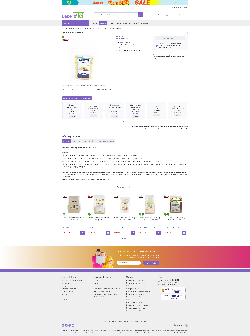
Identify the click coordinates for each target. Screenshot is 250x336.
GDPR (185, 7)
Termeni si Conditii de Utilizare (72, 280)
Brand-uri (65, 294)
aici (169, 47)
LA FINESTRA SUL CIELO (147, 228)
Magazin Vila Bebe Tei (135, 289)
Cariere (96, 283)
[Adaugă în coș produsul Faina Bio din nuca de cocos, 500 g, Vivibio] (108, 233)
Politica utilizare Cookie (102, 286)
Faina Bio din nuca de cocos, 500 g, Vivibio (99, 219)
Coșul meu (172, 15)
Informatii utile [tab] (88, 141)
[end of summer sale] (125, 2)
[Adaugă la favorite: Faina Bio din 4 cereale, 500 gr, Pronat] (64, 195)
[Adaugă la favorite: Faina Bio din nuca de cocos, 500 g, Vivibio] (89, 195)
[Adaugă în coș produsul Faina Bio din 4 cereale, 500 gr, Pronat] (82, 233)
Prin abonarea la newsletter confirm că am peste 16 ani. (140, 255)
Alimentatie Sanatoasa (75, 28)
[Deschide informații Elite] (65, 197)
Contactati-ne (66, 300)
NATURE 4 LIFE (125, 42)
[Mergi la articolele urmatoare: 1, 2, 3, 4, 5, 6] (123, 121)
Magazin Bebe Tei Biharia (136, 280)
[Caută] (140, 15)
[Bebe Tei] (73, 15)
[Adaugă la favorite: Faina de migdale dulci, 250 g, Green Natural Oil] (115, 195)
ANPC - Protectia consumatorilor (105, 297)
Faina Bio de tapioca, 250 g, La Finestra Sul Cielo (150, 219)
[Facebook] (63, 325)
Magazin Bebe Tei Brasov (136, 283)
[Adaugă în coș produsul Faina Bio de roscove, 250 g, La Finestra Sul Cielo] (184, 233)
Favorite (161, 15)
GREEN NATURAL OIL (121, 228)
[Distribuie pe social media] (186, 33)
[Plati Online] (178, 325)
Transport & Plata (67, 286)
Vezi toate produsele (104, 89)
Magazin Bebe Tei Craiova (136, 286)
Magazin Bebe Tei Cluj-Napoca (138, 311)
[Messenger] (66, 325)
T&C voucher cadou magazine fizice (106, 294)
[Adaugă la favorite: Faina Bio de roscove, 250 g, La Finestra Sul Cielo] (165, 195)
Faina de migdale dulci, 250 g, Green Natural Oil (125, 219)
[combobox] (116, 15)
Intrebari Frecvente (68, 291)
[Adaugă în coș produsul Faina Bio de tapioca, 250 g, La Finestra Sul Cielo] (158, 233)
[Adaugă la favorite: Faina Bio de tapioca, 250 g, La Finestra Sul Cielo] (140, 195)
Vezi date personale (144, 257)
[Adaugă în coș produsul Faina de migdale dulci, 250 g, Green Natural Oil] (133, 233)
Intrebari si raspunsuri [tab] (105, 141)
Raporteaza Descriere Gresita (98, 179)
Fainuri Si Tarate (102, 28)
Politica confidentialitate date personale (107, 289)
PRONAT (66, 228)
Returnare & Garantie (69, 289)
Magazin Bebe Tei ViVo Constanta (139, 305)
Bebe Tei (64, 28)
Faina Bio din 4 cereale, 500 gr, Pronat (74, 219)
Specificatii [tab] (76, 141)
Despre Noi (97, 280)
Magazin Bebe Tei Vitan (135, 302)
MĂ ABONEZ (151, 263)
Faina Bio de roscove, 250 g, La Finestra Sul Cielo (176, 219)
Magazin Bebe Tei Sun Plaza (137, 300)
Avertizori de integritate (102, 291)
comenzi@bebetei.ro (168, 284)
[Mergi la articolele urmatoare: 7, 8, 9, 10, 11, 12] (126, 121)
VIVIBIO (91, 228)
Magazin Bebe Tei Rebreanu (137, 297)
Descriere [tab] (66, 141)
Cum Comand (66, 283)
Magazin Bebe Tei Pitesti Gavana (139, 291)
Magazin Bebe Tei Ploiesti (136, 308)
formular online (109, 300)
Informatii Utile (176, 7)
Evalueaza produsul (121, 39)
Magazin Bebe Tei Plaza (136, 294)
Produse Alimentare (90, 28)
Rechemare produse (68, 297)
